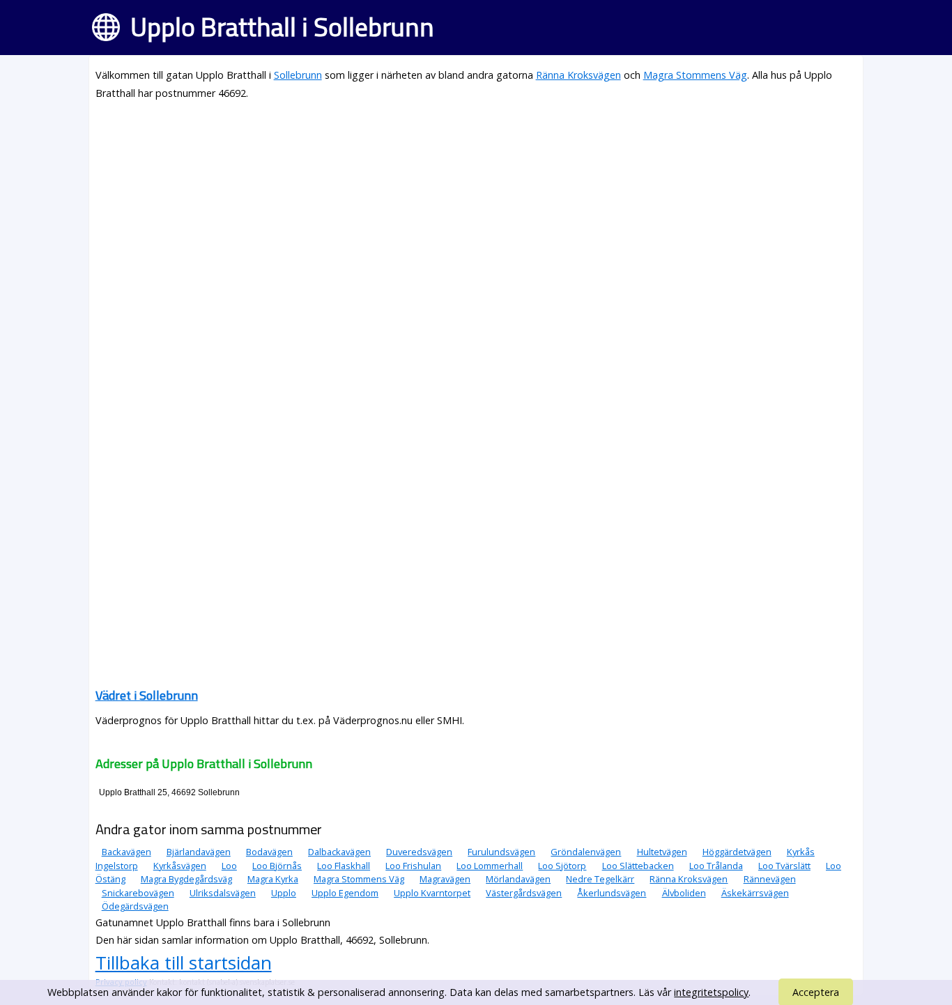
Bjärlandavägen (199, 851)
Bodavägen (269, 851)
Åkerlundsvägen (611, 893)
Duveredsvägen (419, 851)
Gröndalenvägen (586, 851)
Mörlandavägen (518, 879)
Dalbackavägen (339, 851)
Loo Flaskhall (343, 865)
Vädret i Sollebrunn (146, 695)
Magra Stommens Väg (695, 75)
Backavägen (126, 851)
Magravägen (445, 879)
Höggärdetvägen (737, 851)
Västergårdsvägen (524, 893)
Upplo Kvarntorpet (432, 893)
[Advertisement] (476, 210)
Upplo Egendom (345, 893)
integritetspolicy (711, 992)
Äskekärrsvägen (755, 893)
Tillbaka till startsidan (183, 962)
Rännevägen (770, 879)
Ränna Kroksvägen (578, 75)
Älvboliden (684, 893)
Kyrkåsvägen (179, 865)
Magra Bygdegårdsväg (186, 879)
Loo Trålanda (716, 865)
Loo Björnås (277, 865)
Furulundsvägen (501, 851)
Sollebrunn (298, 75)
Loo (229, 865)
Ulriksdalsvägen (223, 893)
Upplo (283, 893)
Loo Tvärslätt (784, 865)
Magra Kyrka (272, 879)
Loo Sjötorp (562, 865)
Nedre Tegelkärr (600, 879)
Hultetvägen (662, 851)
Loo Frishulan (413, 865)
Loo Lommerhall (489, 865)
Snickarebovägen (138, 893)
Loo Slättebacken (638, 865)
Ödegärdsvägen (135, 906)
